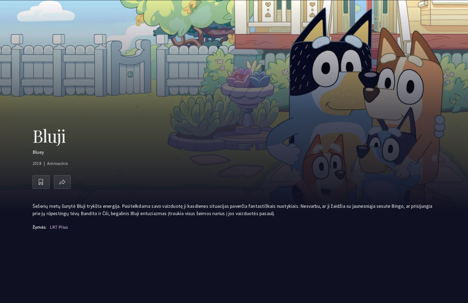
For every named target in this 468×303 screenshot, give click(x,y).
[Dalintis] (62, 182)
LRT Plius (59, 227)
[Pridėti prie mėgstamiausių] (41, 182)
